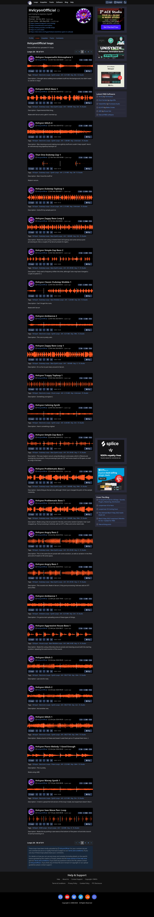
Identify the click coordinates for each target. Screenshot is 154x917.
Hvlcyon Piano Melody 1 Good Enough (55, 746)
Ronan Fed (107, 111)
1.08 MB (69, 107)
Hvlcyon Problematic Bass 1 (50, 500)
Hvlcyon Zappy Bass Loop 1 (49, 345)
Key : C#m (75, 675)
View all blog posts (105, 524)
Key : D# (72, 172)
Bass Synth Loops (56, 107)
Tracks (51, 2)
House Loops (43, 643)
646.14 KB (70, 643)
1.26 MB (71, 300)
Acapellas (43, 2)
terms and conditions (75, 851)
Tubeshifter (102, 104)
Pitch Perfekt (103, 100)
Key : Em (76, 107)
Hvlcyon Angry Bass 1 (46, 564)
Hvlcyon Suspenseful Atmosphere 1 (54, 57)
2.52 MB (67, 764)
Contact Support (77, 879)
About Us (66, 879)
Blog (66, 2)
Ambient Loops (44, 614)
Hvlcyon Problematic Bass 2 (50, 468)
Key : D (69, 828)
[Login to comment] (47, 71)
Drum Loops (55, 206)
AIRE (100, 111)
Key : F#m (74, 334)
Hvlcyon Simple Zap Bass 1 (49, 434)
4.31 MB (67, 75)
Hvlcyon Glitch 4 (43, 122)
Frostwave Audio (114, 104)
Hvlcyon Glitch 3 (43, 657)
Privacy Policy (72, 883)
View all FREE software (106, 115)
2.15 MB (66, 172)
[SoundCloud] (87, 896)
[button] (125, 2)
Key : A (76, 643)
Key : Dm (74, 423)
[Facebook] (60, 896)
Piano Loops (56, 764)
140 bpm (35, 675)
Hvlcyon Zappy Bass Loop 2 (49, 218)
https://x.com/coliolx (37, 30)
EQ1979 (101, 107)
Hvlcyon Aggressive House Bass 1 (53, 625)
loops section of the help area (77, 858)
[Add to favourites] (44, 71)
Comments (59, 38)
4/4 (62, 75)
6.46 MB (67, 423)
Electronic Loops (44, 75)
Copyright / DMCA (91, 879)
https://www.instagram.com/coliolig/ (42, 23)
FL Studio (81, 75)
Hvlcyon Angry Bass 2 (46, 532)
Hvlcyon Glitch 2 (43, 687)
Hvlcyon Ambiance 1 (46, 595)
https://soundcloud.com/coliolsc (41, 25)
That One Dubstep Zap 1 (48, 154)
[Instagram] (94, 896)
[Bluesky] (73, 896)
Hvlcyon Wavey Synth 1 (47, 780)
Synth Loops (56, 75)
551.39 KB (70, 268)
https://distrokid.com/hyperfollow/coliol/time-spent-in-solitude (51, 32)
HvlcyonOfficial (42, 60)
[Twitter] (80, 896)
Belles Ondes (110, 107)
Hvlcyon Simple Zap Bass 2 (49, 250)
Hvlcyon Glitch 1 (43, 716)
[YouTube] (67, 896)
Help (72, 2)
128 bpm (35, 300)
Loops (36, 2)
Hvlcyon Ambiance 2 (46, 315)
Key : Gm (75, 705)
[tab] (31, 38)
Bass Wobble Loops (57, 300)
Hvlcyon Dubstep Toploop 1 (49, 188)
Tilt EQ (101, 97)
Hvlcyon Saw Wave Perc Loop (50, 810)
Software (59, 2)
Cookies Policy (84, 883)
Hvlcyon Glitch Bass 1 (46, 88)
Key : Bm (73, 75)
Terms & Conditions (59, 883)
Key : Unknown (76, 141)
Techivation (109, 97)
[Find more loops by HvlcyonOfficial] (36, 71)
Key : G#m (74, 764)
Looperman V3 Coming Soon (108, 509)
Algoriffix (113, 100)
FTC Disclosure (97, 883)
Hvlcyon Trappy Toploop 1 (49, 375)
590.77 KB (67, 675)
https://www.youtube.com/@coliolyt (42, 28)
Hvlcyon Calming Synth (47, 405)
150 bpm (35, 75)
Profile (31, 38)
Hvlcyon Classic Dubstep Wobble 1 (53, 282)
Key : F (77, 268)
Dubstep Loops (44, 107)
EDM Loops (43, 828)
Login (32, 71)
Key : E (75, 363)
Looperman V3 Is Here (106, 505)
